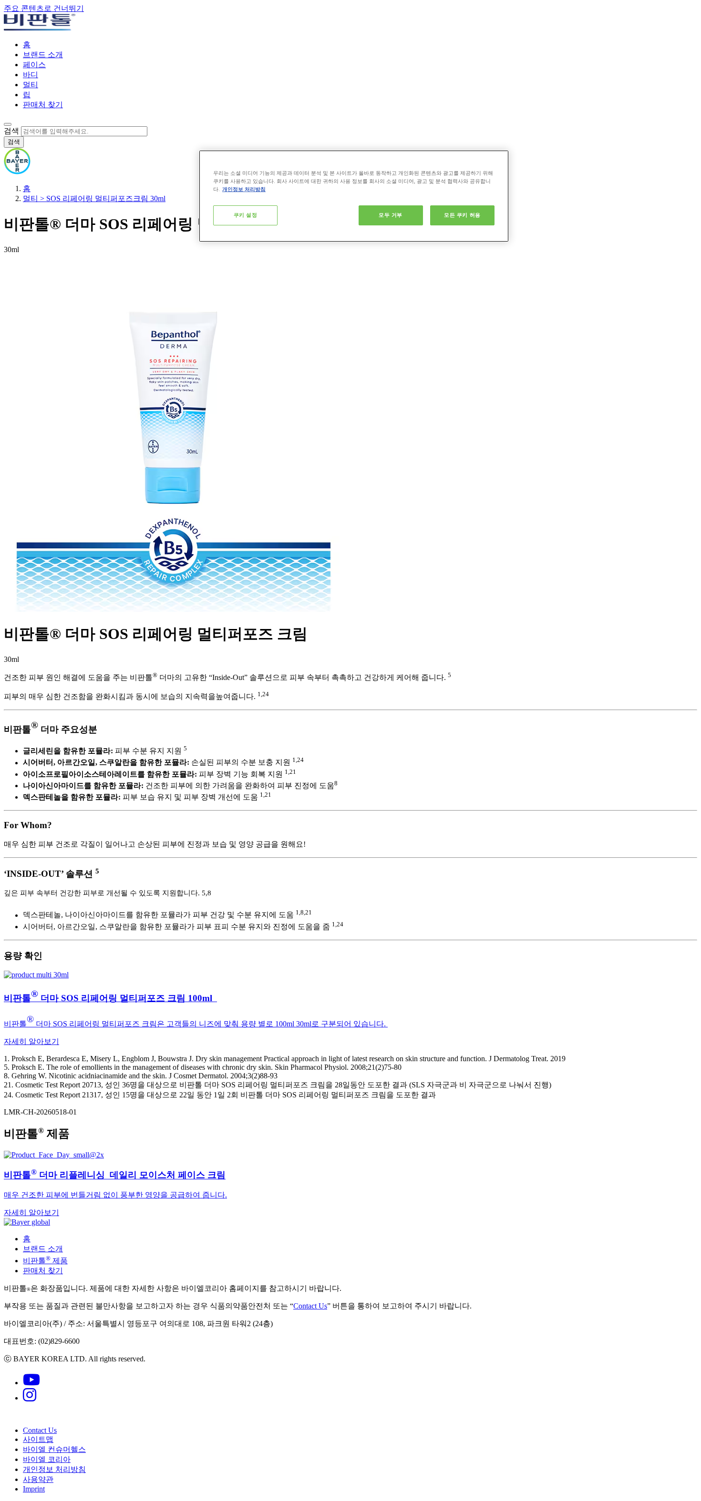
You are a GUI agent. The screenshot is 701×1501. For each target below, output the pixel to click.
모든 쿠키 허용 (462, 215)
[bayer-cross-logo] (17, 172)
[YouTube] (31, 1383)
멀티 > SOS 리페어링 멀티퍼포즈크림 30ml (94, 198)
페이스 (34, 65)
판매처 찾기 (43, 105)
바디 (30, 75)
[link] (350, 1008)
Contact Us (310, 1306)
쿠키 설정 (246, 215)
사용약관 (38, 1479)
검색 (11, 131)
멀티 (30, 85)
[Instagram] (29, 1398)
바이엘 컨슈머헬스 (54, 1449)
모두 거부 (390, 215)
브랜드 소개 (43, 55)
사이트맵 (38, 1439)
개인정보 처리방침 (54, 1469)
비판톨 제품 (45, 1261)
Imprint (34, 1489)
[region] (354, 196)
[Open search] (7, 124)
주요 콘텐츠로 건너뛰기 (44, 8)
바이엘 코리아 (47, 1459)
